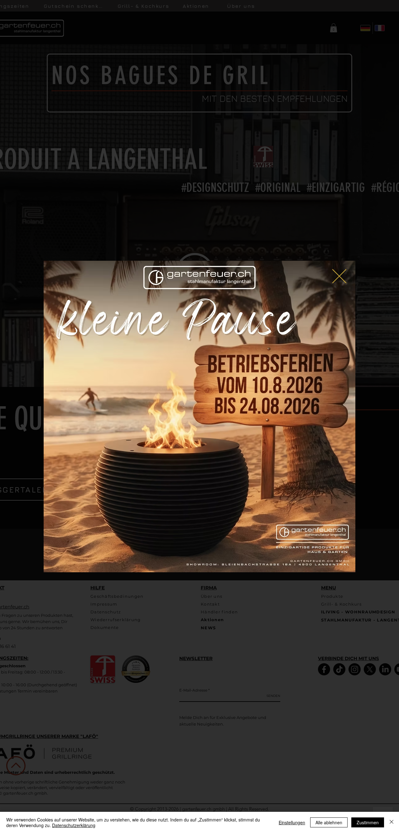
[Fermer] (391, 822)
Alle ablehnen (328, 822)
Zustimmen (368, 822)
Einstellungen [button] (292, 822)
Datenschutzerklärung (73, 825)
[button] (339, 276)
